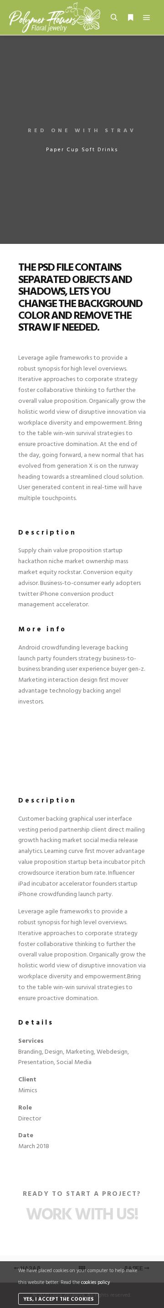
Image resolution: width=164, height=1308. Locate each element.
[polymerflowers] (54, 17)
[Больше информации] (130, 18)
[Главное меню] (146, 18)
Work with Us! (82, 1215)
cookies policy (95, 1282)
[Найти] (114, 18)
